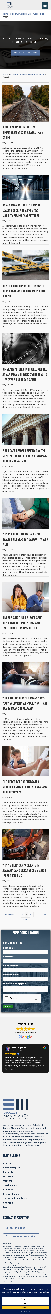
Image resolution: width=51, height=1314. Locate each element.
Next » (25, 919)
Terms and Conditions (15, 1198)
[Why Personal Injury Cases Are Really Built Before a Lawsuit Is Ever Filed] (25, 513)
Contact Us (9, 1163)
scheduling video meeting (28, 1142)
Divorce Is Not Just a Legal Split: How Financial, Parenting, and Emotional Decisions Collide (22, 623)
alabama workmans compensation (27, 13)
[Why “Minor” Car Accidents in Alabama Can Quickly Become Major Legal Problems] (25, 844)
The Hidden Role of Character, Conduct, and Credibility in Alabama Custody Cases (24, 787)
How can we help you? (14, 983)
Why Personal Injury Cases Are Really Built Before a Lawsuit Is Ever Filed (25, 539)
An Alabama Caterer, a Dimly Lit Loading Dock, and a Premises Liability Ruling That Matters (22, 210)
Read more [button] (9, 1069)
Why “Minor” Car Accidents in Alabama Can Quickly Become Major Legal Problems (24, 870)
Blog (5, 1207)
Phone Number (11, 974)
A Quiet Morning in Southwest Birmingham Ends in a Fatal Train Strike (22, 132)
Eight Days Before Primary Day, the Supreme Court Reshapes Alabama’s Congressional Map (24, 456)
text (14, 1139)
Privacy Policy (11, 1194)
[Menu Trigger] (45, 5)
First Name (9, 947)
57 (45, 914)
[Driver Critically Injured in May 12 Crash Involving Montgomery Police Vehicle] (25, 264)
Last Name (9, 956)
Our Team (8, 1176)
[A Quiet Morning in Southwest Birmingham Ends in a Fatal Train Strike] (25, 103)
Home (5, 13)
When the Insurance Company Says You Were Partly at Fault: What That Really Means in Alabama (24, 703)
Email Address (10, 965)
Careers (7, 1180)
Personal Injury (11, 1167)
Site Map (8, 1202)
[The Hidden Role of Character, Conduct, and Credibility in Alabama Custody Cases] (25, 760)
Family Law (9, 1172)
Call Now (8, 1189)
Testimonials (10, 1185)
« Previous (9, 914)
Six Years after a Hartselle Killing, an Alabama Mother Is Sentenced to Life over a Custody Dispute (24, 374)
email (21, 1139)
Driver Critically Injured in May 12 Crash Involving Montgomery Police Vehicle (24, 291)
